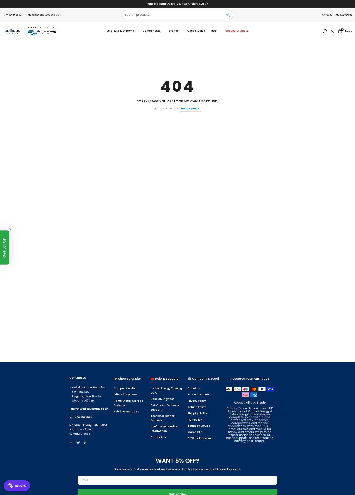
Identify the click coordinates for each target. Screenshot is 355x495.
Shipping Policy (198, 414)
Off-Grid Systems (125, 395)
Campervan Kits (124, 389)
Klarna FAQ (195, 432)
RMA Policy (195, 420)
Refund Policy (197, 407)
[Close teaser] (10, 229)
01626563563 (13, 15)
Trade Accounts (343, 15)
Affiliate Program (199, 439)
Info (214, 31)
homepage (190, 108)
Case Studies (196, 31)
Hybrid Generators (126, 412)
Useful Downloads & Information (164, 429)
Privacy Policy (197, 401)
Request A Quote (236, 31)
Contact (327, 15)
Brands (174, 31)
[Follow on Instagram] (78, 442)
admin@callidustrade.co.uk (44, 15)
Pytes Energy (239, 414)
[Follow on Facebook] (71, 442)
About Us (194, 389)
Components (151, 31)
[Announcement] (177, 4)
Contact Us (158, 437)
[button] (4, 247)
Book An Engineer (162, 399)
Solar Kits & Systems (120, 31)
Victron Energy (259, 411)
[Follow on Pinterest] (85, 442)
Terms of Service (199, 426)
